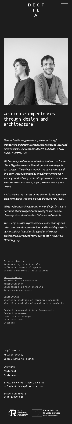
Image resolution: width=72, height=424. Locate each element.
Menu (64, 7)
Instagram (10, 375)
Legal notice (12, 350)
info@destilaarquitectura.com (23, 386)
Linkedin (9, 366)
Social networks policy (19, 359)
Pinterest (10, 371)
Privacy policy (13, 354)
